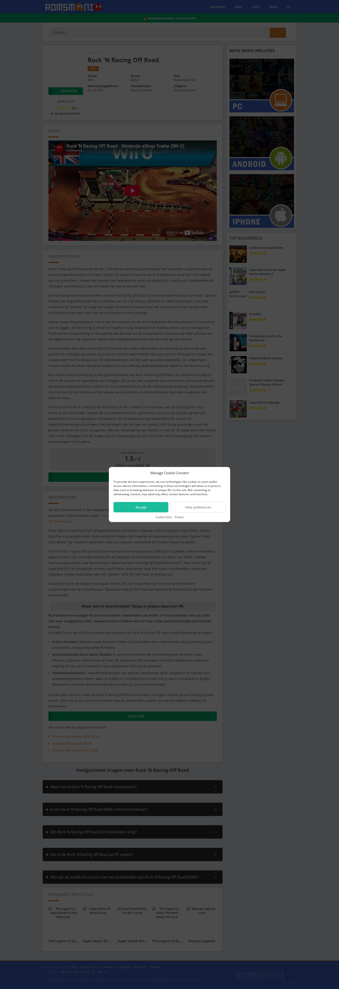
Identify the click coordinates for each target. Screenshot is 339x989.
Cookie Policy (163, 517)
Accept (141, 507)
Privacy (179, 517)
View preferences (198, 507)
